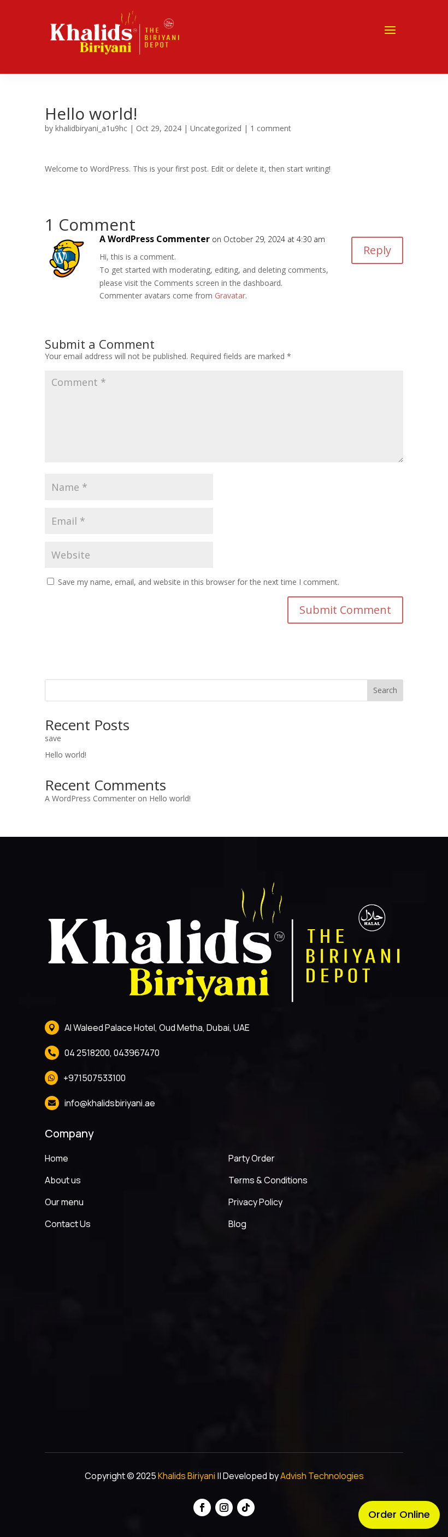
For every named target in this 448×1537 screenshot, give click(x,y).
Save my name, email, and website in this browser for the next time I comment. (198, 582)
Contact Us (68, 1224)
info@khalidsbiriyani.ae (109, 1103)
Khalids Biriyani (186, 1476)
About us (63, 1180)
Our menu (64, 1202)
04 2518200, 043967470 (112, 1053)
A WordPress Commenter (154, 239)
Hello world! (65, 754)
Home (56, 1158)
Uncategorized (215, 128)
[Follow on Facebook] (202, 1507)
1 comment (270, 128)
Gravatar (230, 295)
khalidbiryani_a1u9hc (91, 128)
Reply (377, 250)
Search (385, 690)
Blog (237, 1224)
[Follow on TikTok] (246, 1507)
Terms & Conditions (268, 1180)
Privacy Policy (255, 1202)
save (53, 738)
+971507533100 (94, 1078)
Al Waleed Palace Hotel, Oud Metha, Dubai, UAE (157, 1028)
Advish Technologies (322, 1476)
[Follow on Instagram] (224, 1507)
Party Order (251, 1158)
